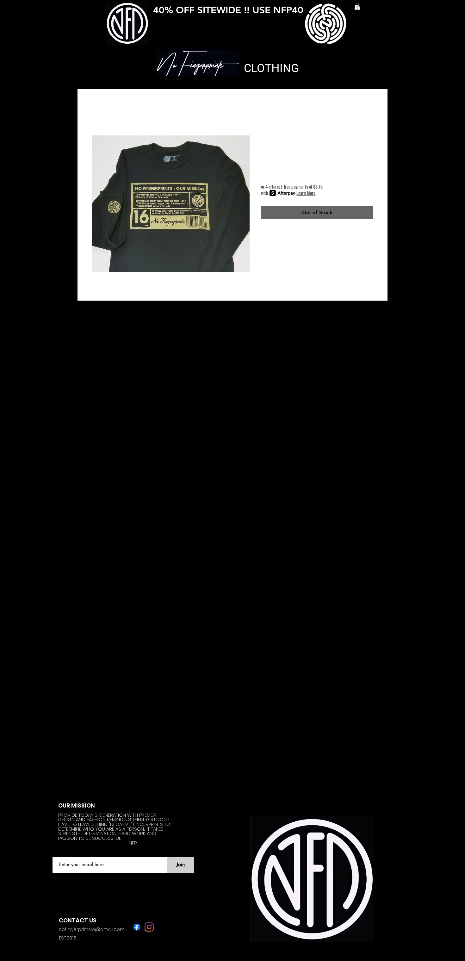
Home (99, 112)
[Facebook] (136, 927)
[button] (357, 6)
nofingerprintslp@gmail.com (92, 929)
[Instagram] (149, 927)
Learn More (305, 193)
